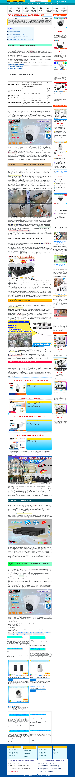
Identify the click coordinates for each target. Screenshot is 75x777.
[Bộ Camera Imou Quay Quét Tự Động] (38, 686)
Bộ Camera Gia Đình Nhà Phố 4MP (60, 393)
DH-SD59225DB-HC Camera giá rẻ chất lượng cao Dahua (31, 380)
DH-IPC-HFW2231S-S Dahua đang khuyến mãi (30, 435)
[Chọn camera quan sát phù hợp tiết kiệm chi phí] (67, 10)
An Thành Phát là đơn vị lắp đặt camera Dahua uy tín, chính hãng (20, 39)
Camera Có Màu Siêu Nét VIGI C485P (60, 29)
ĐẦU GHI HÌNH (45, 3)
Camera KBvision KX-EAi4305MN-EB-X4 (58, 94)
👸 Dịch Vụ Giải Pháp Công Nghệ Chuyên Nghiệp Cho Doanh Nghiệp (18, 715)
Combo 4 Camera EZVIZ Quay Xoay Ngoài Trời (60, 121)
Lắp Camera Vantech (43, 750)
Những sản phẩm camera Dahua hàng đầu (16, 34)
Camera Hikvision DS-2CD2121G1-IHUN (58, 205)
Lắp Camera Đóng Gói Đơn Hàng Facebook (38, 649)
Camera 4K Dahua (27, 753)
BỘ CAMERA (8, 3)
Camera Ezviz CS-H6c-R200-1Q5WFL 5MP (16, 703)
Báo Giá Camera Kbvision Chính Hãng (60, 265)
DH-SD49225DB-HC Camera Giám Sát (30, 398)
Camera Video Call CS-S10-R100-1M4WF (16, 677)
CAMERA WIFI (16, 3)
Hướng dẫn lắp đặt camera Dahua (14, 37)
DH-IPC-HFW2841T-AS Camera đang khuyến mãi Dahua (30, 416)
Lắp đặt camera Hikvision (43, 753)
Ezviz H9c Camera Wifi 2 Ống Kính (36, 632)
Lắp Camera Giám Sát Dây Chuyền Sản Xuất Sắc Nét (59, 415)
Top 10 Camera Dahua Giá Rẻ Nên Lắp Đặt (60, 242)
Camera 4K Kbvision (27, 750)
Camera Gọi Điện (12, 755)
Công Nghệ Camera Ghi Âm (13, 753)
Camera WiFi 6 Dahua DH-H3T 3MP (60, 153)
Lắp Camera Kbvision (43, 749)
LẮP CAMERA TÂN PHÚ (16, 1)
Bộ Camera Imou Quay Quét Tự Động (37, 688)
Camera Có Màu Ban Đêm (13, 750)
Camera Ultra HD (27, 756)
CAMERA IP (23, 3)
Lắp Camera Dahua (42, 752)
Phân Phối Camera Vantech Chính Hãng (60, 319)
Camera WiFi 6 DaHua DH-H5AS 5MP (60, 174)
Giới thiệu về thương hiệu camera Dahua (15, 29)
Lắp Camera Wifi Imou (43, 755)
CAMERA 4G (37, 3)
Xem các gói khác (57, 223)
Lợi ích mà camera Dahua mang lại (14, 31)
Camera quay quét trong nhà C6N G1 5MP (38, 677)
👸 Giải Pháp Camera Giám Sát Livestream (38, 714)
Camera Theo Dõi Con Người (14, 749)
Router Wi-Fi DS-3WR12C (59, 49)
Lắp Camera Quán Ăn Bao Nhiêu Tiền (38, 637)
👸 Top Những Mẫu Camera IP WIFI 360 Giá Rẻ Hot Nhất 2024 (19, 731)
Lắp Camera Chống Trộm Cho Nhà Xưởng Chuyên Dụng (60, 370)
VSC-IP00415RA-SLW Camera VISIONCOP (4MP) (60, 72)
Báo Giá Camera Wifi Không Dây (15, 637)
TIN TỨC (63, 3)
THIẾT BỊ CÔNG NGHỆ (54, 3)
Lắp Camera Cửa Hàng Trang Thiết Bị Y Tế (24, 634)
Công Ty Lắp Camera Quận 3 (38, 634)
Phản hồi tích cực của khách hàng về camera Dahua (18, 36)
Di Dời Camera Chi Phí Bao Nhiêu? (15, 648)
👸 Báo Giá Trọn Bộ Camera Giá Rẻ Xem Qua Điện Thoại (40, 730)
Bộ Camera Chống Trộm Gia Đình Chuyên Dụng (60, 347)
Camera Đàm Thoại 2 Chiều (13, 752)
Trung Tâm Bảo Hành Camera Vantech (22, 632)
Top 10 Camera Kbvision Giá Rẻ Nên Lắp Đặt (60, 294)
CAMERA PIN (30, 3)
